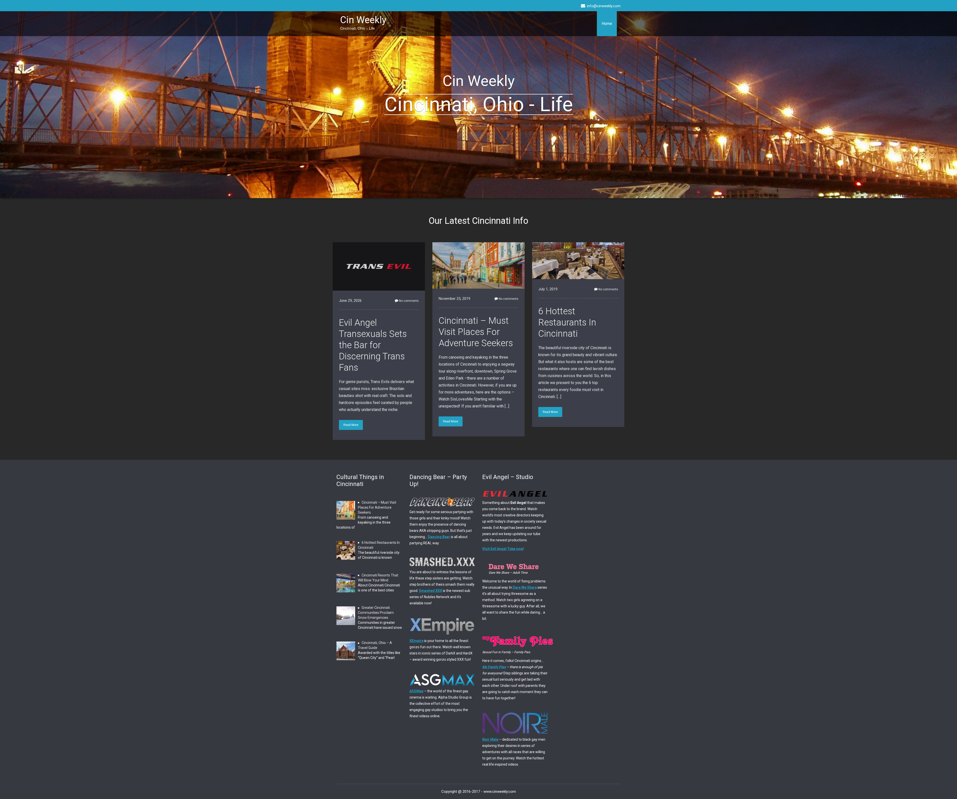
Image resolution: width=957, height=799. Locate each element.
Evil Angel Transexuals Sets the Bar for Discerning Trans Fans (373, 345)
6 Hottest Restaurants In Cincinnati (567, 322)
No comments (409, 301)
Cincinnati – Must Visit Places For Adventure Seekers (476, 332)
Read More (350, 425)
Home (607, 23)
